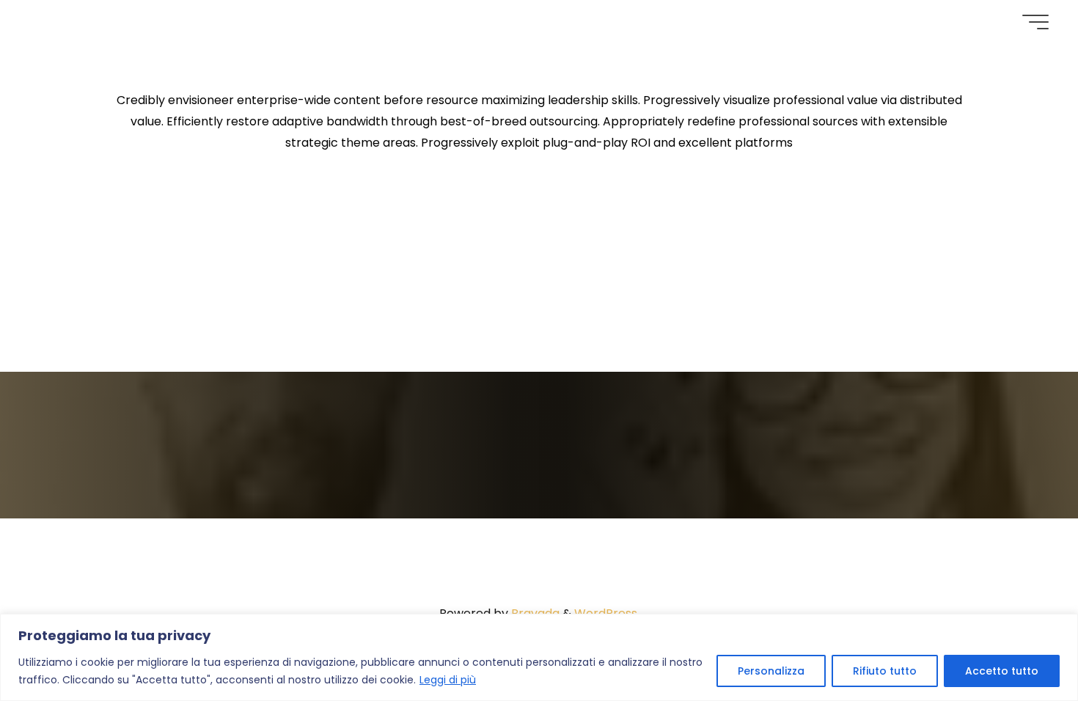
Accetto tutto (1001, 671)
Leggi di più (447, 679)
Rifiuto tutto (885, 671)
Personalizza (771, 671)
